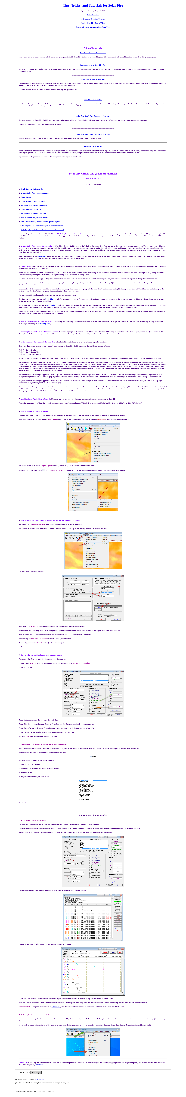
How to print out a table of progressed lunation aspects (42, 226)
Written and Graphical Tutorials (93, 19)
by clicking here (51, 299)
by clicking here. (44, 324)
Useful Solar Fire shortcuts (31, 209)
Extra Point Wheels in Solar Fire (93, 79)
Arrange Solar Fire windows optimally (35, 193)
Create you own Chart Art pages (33, 201)
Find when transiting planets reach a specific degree (40, 222)
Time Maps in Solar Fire (93, 100)
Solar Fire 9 (56, 1007)
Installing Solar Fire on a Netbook (33, 213)
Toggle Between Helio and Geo (32, 189)
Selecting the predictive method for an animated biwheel (42, 230)
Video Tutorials (93, 15)
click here (42, 256)
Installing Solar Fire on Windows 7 (34, 205)
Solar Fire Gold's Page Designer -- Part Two (93, 134)
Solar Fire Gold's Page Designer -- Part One (92, 116)
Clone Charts (26, 197)
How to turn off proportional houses (34, 217)
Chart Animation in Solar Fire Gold (93, 65)
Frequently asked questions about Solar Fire (93, 27)
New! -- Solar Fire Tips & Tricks (93, 23)
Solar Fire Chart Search (93, 147)
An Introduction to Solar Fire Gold (93, 53)
